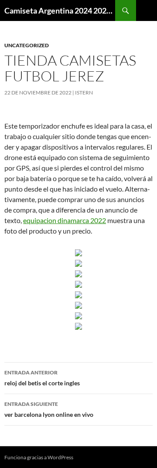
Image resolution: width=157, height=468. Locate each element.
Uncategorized (26, 45)
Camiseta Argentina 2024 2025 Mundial (59, 10)
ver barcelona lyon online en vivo (48, 409)
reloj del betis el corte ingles (42, 378)
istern (84, 92)
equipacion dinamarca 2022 (64, 220)
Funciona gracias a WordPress (38, 457)
